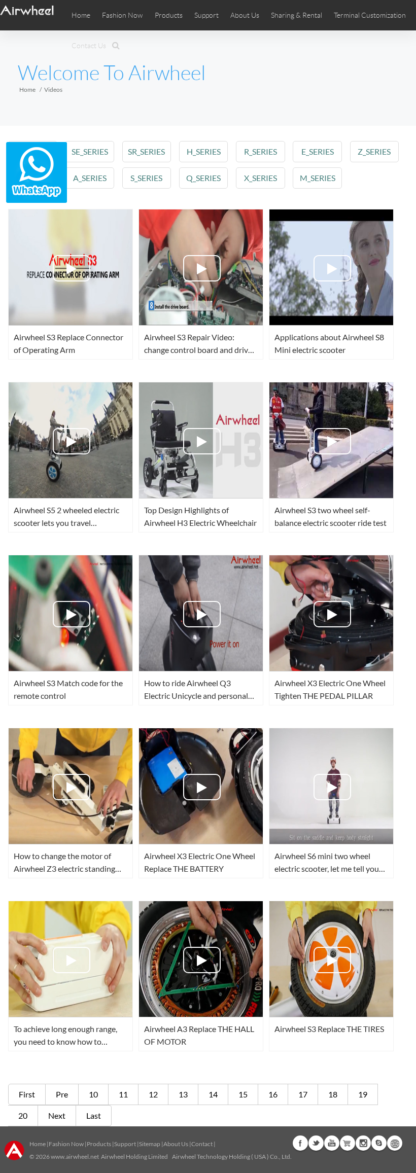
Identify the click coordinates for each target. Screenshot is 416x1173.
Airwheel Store (347, 1143)
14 (213, 1094)
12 (153, 1094)
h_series (204, 151)
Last (93, 1115)
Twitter (316, 1143)
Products (169, 15)
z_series (374, 151)
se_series (90, 151)
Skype (379, 1143)
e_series (317, 151)
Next (56, 1115)
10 (93, 1094)
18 (332, 1094)
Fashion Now (66, 1144)
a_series (90, 178)
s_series (146, 178)
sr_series (146, 151)
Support (206, 15)
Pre (62, 1094)
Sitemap (149, 1144)
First (27, 1094)
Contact (202, 1144)
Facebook (300, 1143)
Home (81, 15)
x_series (260, 178)
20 (22, 1115)
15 (243, 1094)
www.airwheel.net (75, 1156)
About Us (175, 1144)
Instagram (363, 1143)
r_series (260, 151)
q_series (203, 178)
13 (183, 1094)
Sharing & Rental (296, 15)
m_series (317, 178)
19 (362, 1094)
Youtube (331, 1143)
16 (273, 1094)
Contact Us (89, 46)
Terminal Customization (370, 15)
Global (394, 1143)
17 (302, 1094)
